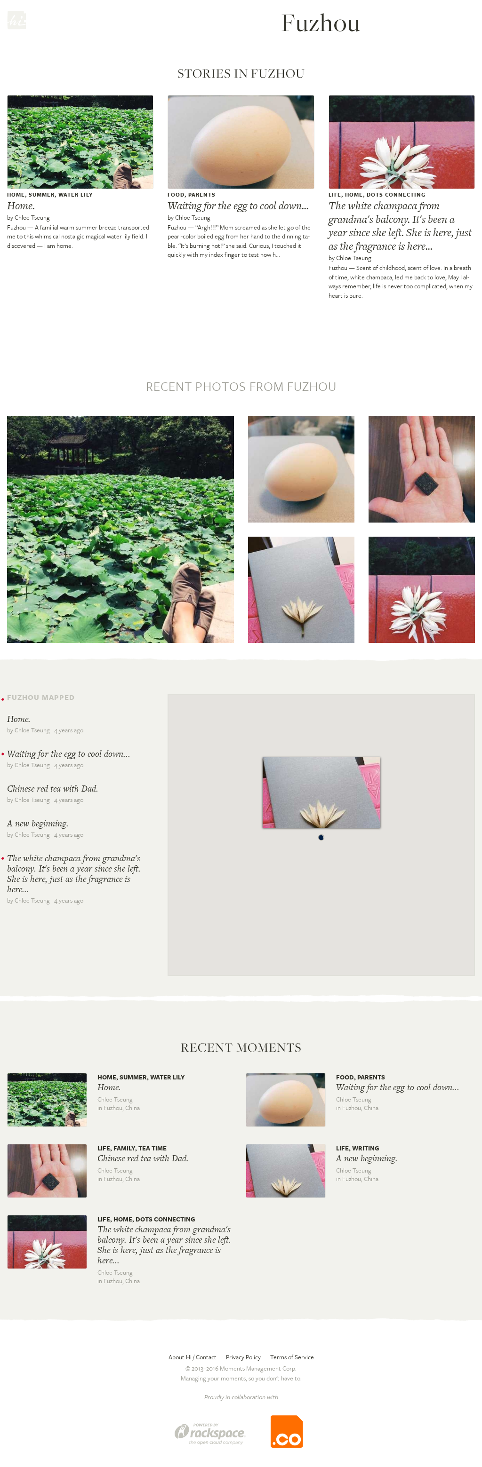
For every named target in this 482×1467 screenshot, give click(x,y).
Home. (21, 205)
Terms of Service (292, 1357)
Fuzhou (16, 227)
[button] (321, 835)
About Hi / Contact (193, 1357)
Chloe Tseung (32, 217)
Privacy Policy (243, 1357)
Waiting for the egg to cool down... (238, 205)
